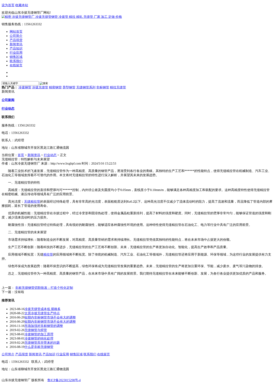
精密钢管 (55, 87)
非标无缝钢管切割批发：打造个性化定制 (44, 287)
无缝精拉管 (32, 201)
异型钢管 (69, 87)
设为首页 (8, 5)
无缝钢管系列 (85, 87)
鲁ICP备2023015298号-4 (64, 380)
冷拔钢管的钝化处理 (38, 338)
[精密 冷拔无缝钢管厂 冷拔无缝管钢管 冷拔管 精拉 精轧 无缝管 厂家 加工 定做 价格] (62, 16)
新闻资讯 (33, 155)
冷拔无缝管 (40, 87)
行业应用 (62, 354)
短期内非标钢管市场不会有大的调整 (50, 317)
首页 (21, 155)
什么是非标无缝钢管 (38, 347)
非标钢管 (102, 87)
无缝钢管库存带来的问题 (42, 342)
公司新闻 (8, 100)
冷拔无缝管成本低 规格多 (42, 309)
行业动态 (8, 108)
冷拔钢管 (24, 87)
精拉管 (48, 254)
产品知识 (49, 354)
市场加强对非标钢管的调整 (43, 325)
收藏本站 (21, 5)
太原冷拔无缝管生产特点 (42, 313)
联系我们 (89, 354)
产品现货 (21, 354)
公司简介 (8, 354)
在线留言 (103, 354)
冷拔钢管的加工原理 (38, 334)
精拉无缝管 (118, 87)
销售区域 (76, 354)
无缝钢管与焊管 (35, 330)
